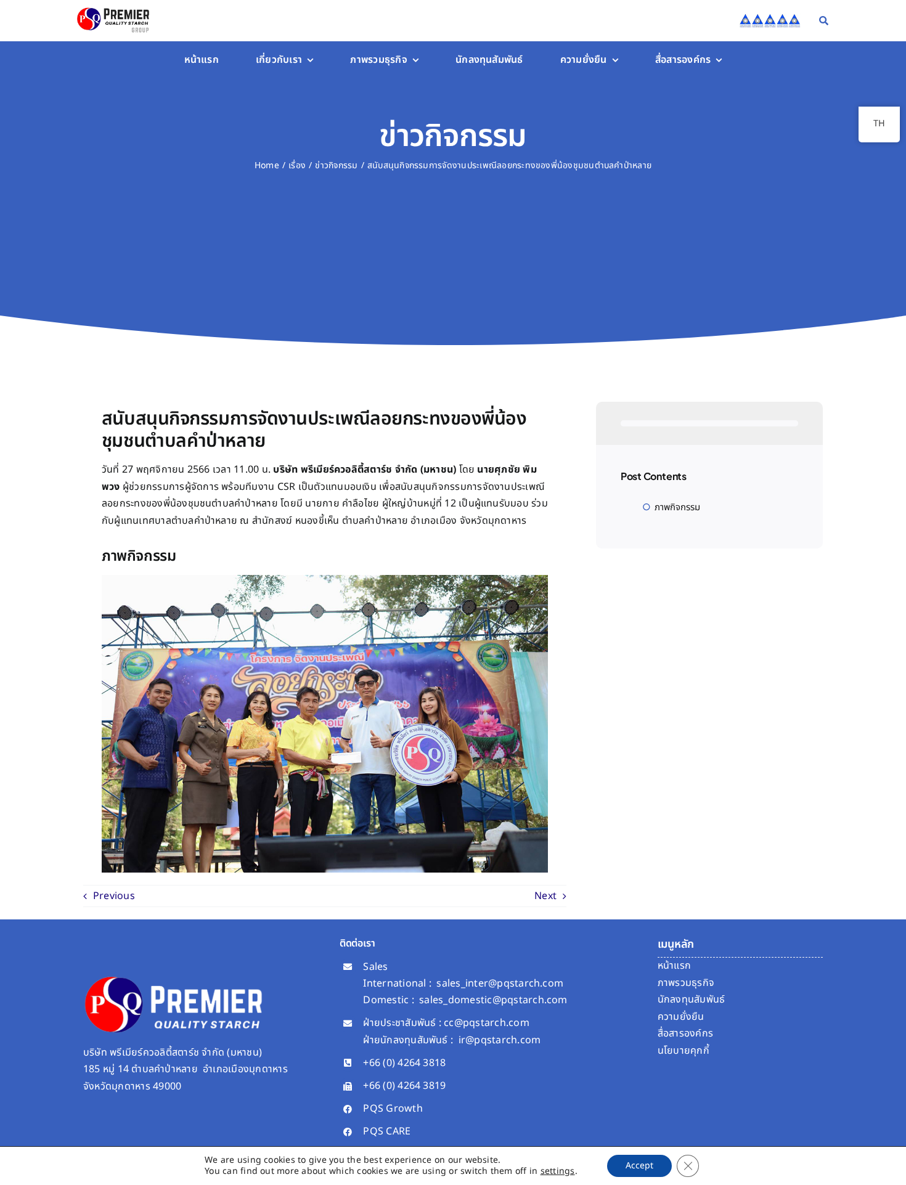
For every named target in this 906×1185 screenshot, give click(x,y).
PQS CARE (386, 1131)
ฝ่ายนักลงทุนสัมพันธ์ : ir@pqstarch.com (452, 1040)
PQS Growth (392, 1108)
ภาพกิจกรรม (677, 507)
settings (558, 1171)
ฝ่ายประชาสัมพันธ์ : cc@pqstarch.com (446, 1023)
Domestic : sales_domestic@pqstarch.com (465, 1000)
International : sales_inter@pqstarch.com (463, 983)
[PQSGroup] (114, 8)
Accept (639, 1165)
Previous (114, 896)
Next (545, 896)
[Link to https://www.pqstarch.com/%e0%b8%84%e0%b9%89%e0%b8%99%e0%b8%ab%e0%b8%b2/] (823, 20)
